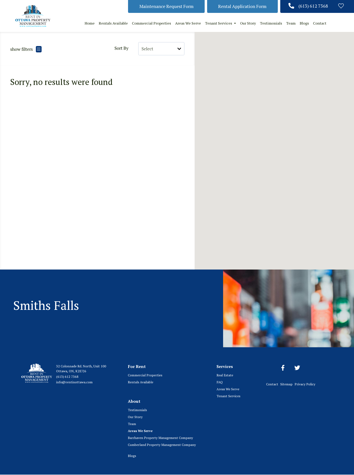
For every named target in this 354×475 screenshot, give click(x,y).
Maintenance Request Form (166, 6)
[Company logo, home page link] (32, 16)
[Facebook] (283, 368)
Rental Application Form (242, 6)
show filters (22, 49)
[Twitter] (297, 368)
